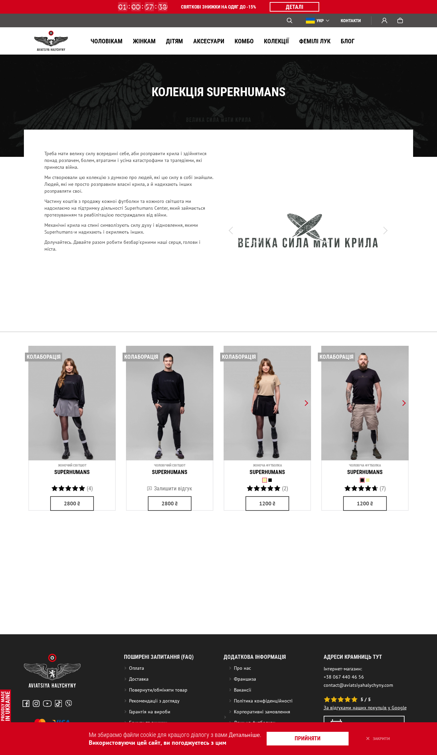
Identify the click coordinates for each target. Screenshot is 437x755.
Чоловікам (106, 41)
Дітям (174, 41)
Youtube (47, 703)
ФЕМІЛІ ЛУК (314, 41)
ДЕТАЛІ (294, 7)
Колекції (276, 41)
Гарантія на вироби (149, 712)
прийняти (308, 738)
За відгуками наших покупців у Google (365, 708)
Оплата (136, 668)
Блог (348, 41)
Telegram (68, 703)
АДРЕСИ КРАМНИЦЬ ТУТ (353, 657)
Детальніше (244, 735)
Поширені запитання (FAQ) (159, 657)
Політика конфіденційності (263, 701)
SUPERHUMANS (72, 472)
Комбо (244, 41)
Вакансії (242, 690)
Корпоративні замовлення (262, 712)
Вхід (384, 20)
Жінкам (144, 41)
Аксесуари (208, 41)
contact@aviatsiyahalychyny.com (358, 685)
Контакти (351, 20)
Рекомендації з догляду (154, 701)
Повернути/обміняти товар (158, 690)
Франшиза (245, 679)
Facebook (26, 703)
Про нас (242, 668)
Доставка (139, 679)
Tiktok (58, 703)
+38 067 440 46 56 (344, 677)
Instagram (36, 703)
